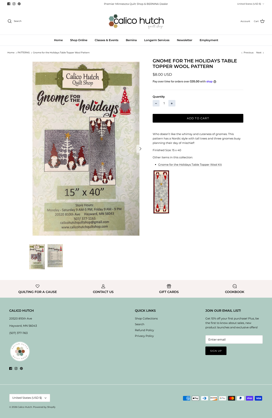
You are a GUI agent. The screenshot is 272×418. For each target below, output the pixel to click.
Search (139, 324)
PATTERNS (24, 52)
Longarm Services (156, 40)
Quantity (159, 96)
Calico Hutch (25, 407)
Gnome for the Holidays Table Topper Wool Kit (190, 164)
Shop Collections (146, 318)
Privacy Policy (144, 336)
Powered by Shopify (44, 407)
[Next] (140, 149)
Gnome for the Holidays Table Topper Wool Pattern (61, 52)
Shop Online (78, 40)
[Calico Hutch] (136, 21)
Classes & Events (106, 40)
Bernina (131, 40)
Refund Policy (144, 330)
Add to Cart (198, 118)
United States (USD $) (249, 3)
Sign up (216, 350)
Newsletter (184, 40)
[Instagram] (14, 3)
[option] (87, 148)
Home (58, 40)
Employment (209, 40)
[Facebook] (8, 3)
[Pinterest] (19, 3)
